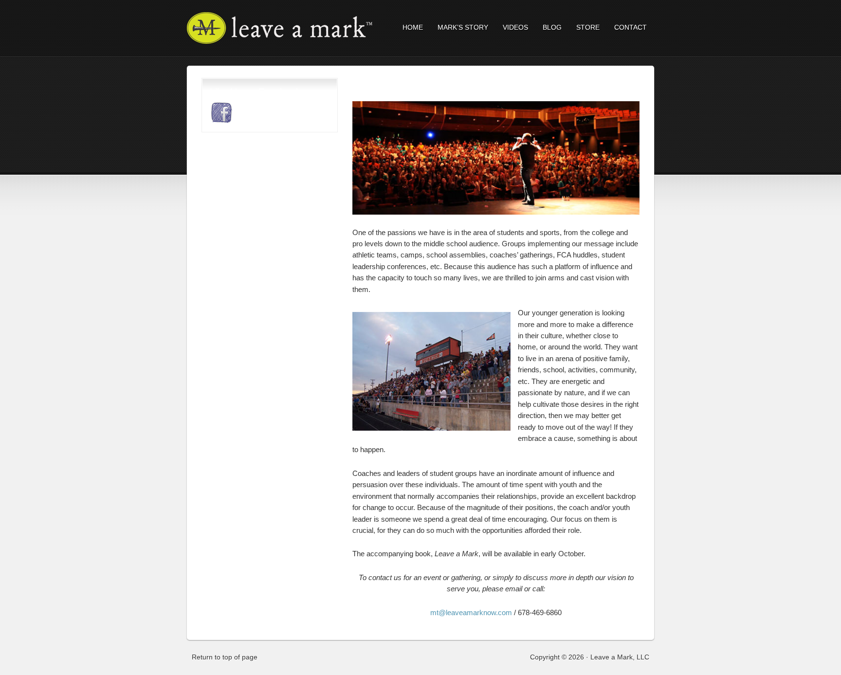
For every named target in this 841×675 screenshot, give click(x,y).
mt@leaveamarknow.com (471, 612)
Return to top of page (224, 657)
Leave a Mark (272, 28)
